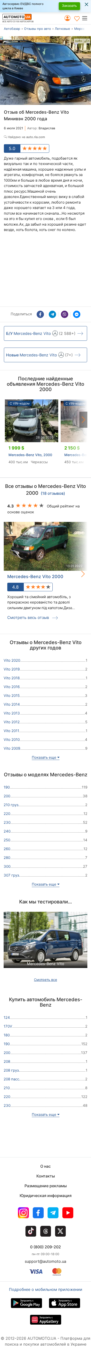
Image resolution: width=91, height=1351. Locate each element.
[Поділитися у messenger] (76, 314)
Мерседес (82, 29)
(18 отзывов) (53, 493)
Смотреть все (45, 980)
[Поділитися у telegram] (52, 314)
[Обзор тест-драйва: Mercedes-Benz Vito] (45, 945)
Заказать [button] (69, 5)
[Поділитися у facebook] (40, 314)
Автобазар (12, 29)
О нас (45, 1166)
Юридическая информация (46, 1195)
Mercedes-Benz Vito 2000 (35, 576)
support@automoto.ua (45, 1261)
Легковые (62, 29)
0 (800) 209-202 (45, 1246)
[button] (86, 18)
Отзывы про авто (37, 29)
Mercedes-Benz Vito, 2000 (30, 455)
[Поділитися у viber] (64, 314)
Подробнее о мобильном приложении (45, 1289)
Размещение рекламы (46, 1185)
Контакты (45, 1176)
